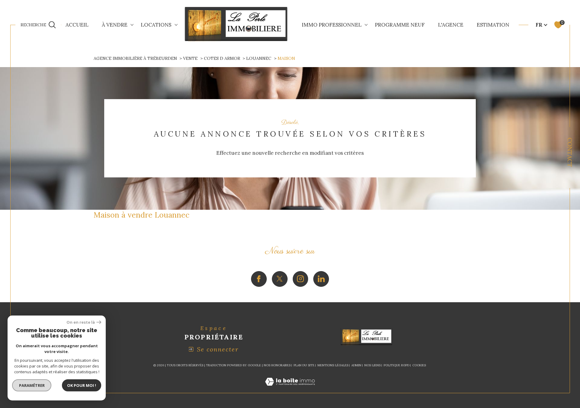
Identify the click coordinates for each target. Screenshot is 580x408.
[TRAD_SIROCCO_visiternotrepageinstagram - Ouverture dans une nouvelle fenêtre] (300, 279)
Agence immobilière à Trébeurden (135, 58)
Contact (570, 152)
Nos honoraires (277, 365)
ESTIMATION (493, 24)
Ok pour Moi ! (81, 385)
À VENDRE (114, 24)
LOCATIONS (156, 24)
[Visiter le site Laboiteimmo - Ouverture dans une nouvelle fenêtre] (290, 389)
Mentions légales (332, 365)
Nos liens (372, 365)
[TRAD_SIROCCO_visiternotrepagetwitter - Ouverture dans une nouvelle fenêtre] (280, 279)
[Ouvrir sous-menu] (132, 24)
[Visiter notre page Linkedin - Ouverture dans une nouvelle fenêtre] (321, 279)
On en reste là (80, 322)
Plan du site (304, 365)
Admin (356, 365)
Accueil (77, 24)
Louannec (258, 58)
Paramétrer (32, 385)
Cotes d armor (222, 58)
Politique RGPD (396, 365)
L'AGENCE (450, 24)
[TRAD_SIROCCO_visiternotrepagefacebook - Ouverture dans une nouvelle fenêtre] (259, 279)
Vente (190, 58)
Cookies (419, 365)
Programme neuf (400, 24)
